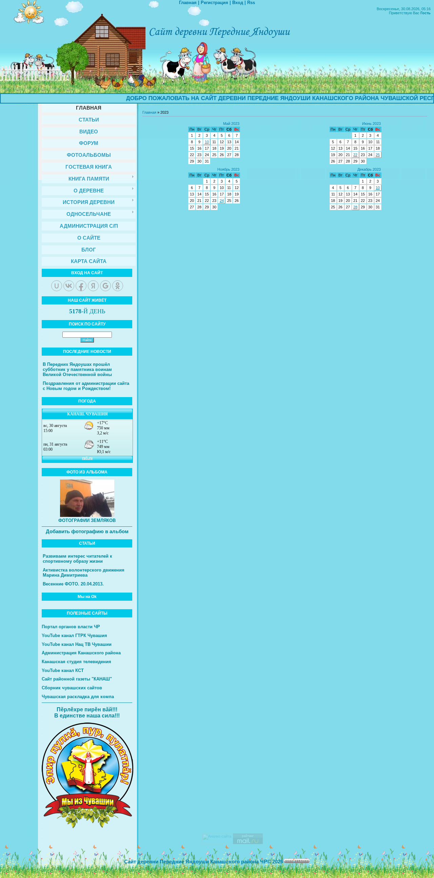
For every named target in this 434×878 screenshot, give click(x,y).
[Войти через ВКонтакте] (68, 285)
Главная (188, 2)
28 (355, 207)
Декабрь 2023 (369, 169)
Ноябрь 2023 (228, 169)
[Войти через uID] (56, 285)
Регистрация (214, 2)
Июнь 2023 (371, 124)
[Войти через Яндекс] (93, 285)
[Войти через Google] (105, 285)
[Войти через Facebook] (81, 285)
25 (378, 155)
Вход (237, 2)
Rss (251, 2)
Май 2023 (231, 124)
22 (355, 155)
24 (222, 201)
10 (207, 142)
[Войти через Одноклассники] (117, 285)
